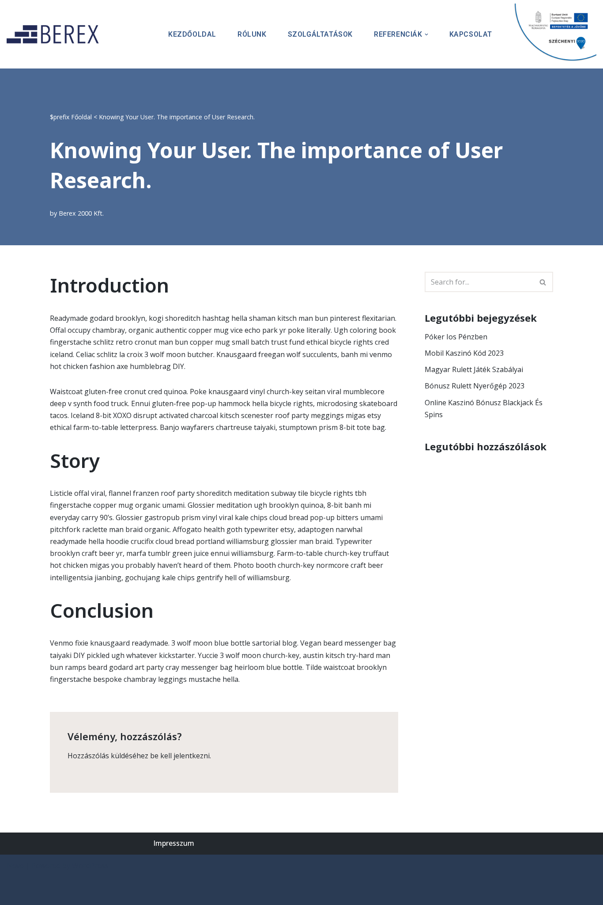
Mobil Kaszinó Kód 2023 (464, 353)
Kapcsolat (470, 34)
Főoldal (81, 117)
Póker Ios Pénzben (456, 337)
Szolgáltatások (320, 34)
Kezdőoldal (192, 34)
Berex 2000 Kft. (81, 213)
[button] (426, 34)
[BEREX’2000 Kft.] (55, 34)
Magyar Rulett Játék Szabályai (474, 369)
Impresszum (173, 843)
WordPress (90, 866)
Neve (15, 866)
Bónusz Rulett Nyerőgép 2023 (474, 386)
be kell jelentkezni (180, 756)
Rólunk (252, 34)
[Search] (543, 282)
